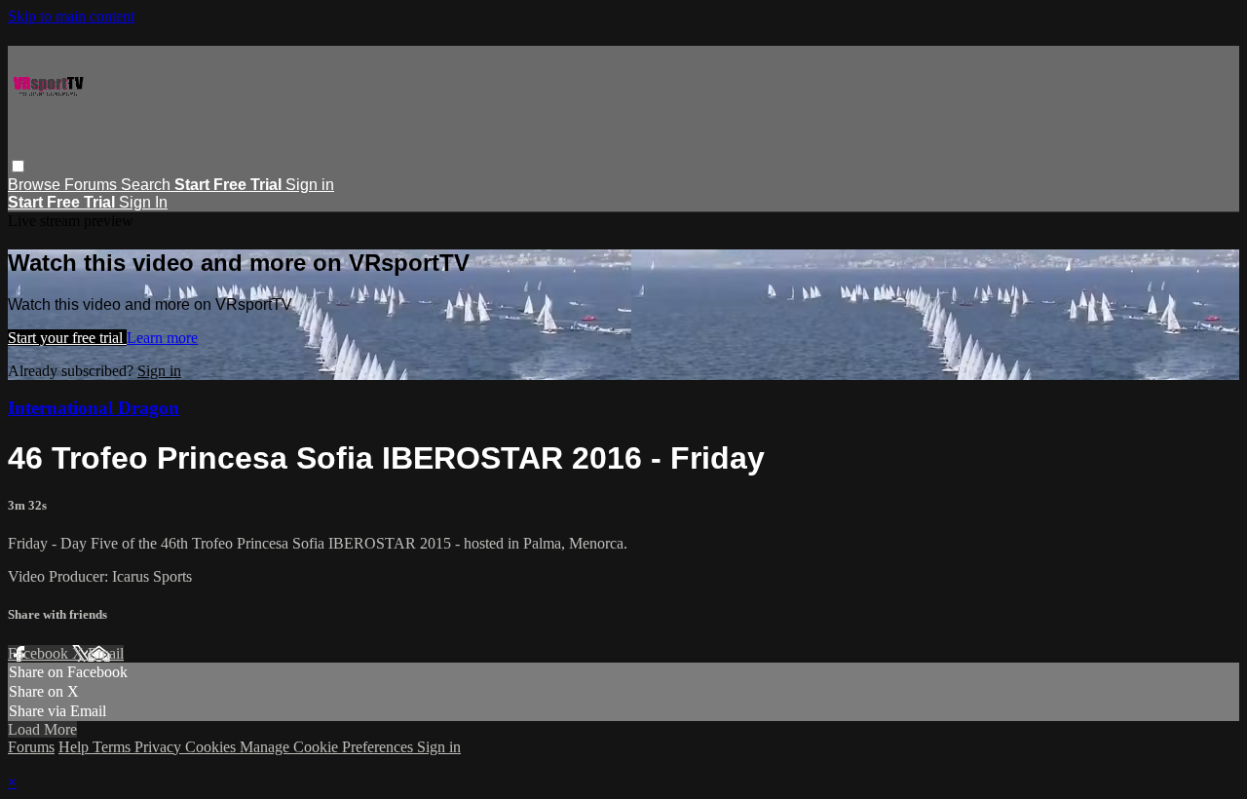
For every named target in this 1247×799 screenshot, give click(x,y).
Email (106, 653)
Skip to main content (71, 16)
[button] (18, 166)
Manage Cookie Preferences (328, 747)
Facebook (40, 653)
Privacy (159, 747)
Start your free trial (67, 337)
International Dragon (93, 408)
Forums (92, 184)
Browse (36, 184)
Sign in (309, 184)
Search (147, 184)
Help (75, 747)
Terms (113, 747)
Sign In (143, 202)
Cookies (212, 747)
